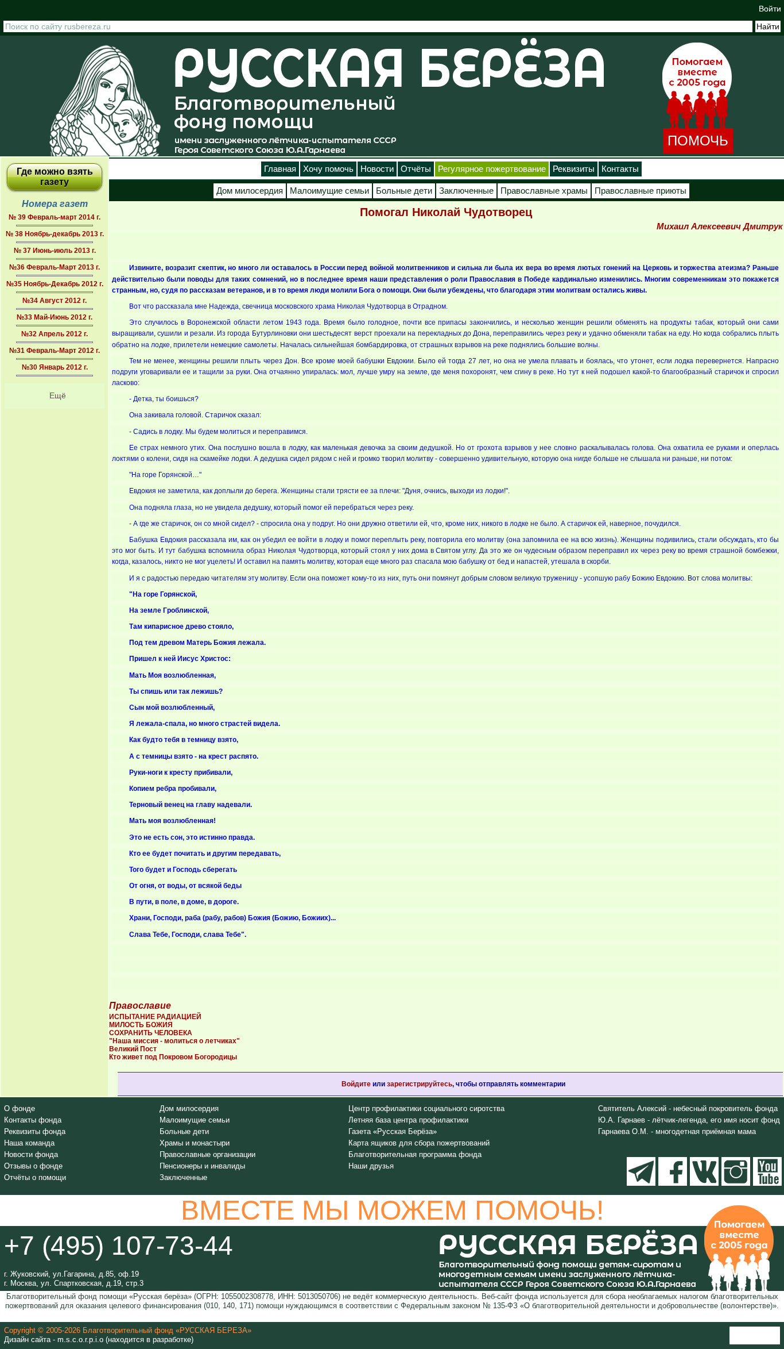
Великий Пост (133, 1049)
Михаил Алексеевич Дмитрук (720, 226)
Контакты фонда (32, 1120)
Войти (770, 8)
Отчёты (416, 169)
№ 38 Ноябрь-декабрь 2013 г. (55, 234)
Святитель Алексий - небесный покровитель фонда (688, 1108)
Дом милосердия (249, 190)
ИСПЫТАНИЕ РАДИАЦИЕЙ (155, 1017)
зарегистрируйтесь (419, 1084)
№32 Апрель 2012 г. (54, 334)
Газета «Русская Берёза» (392, 1131)
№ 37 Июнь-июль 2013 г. (55, 251)
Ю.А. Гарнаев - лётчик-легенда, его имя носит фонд (689, 1120)
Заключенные (466, 190)
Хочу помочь (328, 169)
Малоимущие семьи (329, 190)
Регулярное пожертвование (492, 169)
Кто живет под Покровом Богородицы (173, 1057)
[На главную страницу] (105, 100)
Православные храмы (544, 190)
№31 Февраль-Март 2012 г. (54, 351)
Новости (377, 169)
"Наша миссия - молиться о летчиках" (174, 1041)
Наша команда (29, 1143)
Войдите (356, 1084)
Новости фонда (31, 1154)
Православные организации (207, 1154)
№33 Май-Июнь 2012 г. (54, 317)
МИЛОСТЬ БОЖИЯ (141, 1025)
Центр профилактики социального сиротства (426, 1108)
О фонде (19, 1108)
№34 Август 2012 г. (54, 301)
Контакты (620, 169)
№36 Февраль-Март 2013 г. (54, 267)
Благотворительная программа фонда (415, 1154)
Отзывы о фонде (33, 1166)
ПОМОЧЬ (697, 140)
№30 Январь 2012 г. (55, 367)
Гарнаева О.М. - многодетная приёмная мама (677, 1131)
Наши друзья (371, 1166)
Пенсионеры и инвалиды (202, 1166)
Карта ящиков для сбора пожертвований (419, 1143)
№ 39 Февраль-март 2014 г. (54, 217)
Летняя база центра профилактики (408, 1120)
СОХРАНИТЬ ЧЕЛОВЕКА (150, 1033)
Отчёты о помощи (35, 1177)
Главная (280, 169)
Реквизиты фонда (34, 1131)
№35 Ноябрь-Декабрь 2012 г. (54, 284)
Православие (140, 1005)
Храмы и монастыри (195, 1143)
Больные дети (404, 190)
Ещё (57, 395)
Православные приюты (640, 190)
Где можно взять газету (55, 177)
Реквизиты (574, 169)
